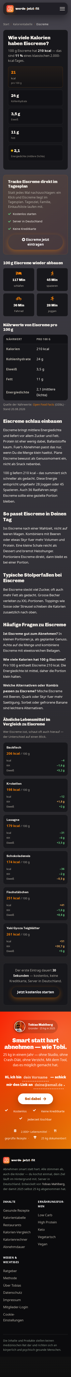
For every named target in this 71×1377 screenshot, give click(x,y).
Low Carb (45, 1215)
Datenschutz (12, 1292)
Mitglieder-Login (15, 1307)
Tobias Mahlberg (53, 1184)
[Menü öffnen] (62, 9)
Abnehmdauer (14, 1246)
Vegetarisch (47, 1237)
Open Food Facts (43, 404)
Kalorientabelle (23, 24)
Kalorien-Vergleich (17, 1232)
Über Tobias (12, 1285)
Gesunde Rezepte (16, 1210)
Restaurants (12, 1225)
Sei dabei (33, 1099)
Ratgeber (10, 1271)
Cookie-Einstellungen (13, 1317)
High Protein (47, 1222)
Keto (41, 1229)
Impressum (12, 1300)
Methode (10, 1278)
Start (6, 24)
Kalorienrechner (15, 1239)
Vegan (42, 1244)
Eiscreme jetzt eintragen (37, 242)
